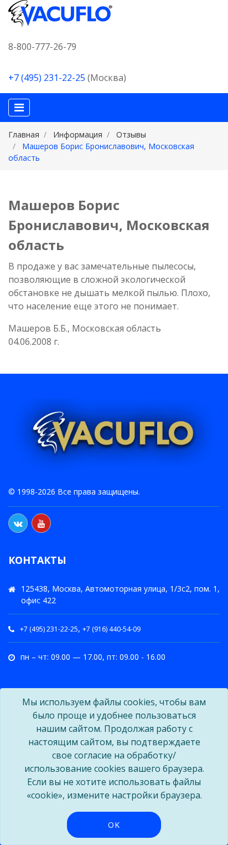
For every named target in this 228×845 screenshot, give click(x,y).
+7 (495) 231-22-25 (46, 78)
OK (114, 824)
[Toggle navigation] (19, 107)
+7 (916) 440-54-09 (111, 629)
